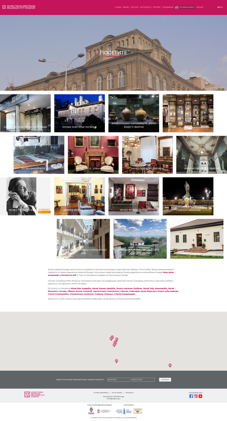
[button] (111, 339)
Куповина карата (186, 7)
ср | (218, 7)
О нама (118, 7)
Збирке (126, 7)
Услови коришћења (101, 392)
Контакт (199, 7)
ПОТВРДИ (165, 379)
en (222, 7)
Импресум (130, 392)
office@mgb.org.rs (113, 399)
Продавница (167, 7)
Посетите (134, 7)
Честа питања (117, 392)
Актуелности (145, 7)
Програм (157, 7)
